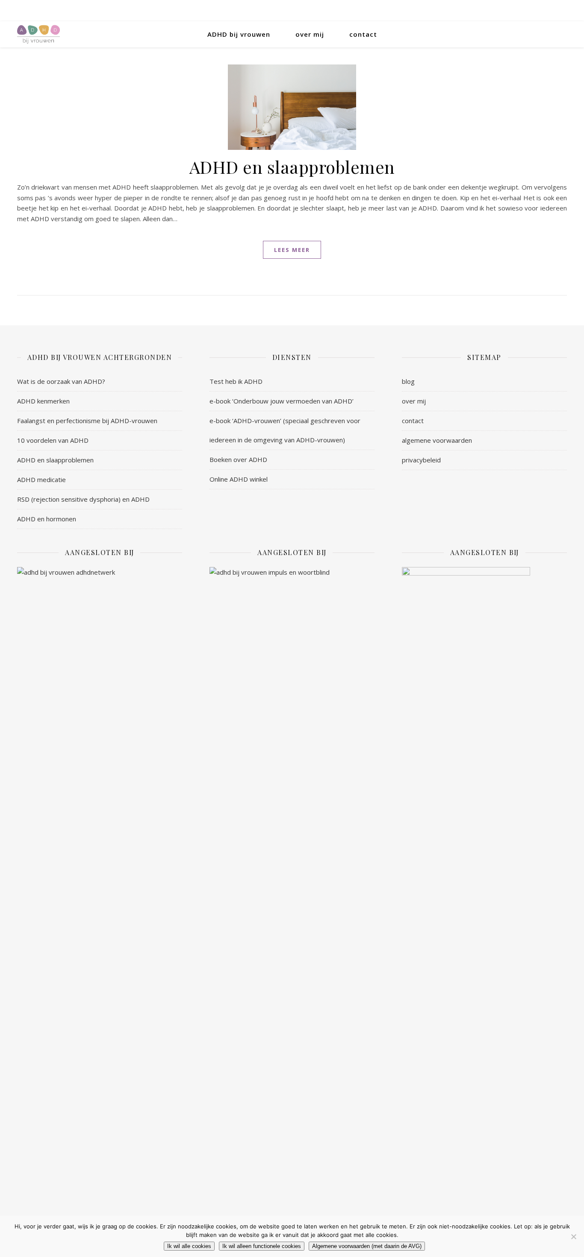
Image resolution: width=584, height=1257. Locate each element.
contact (363, 34)
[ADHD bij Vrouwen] (38, 34)
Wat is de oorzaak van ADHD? (61, 381)
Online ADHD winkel (238, 479)
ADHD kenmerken (43, 401)
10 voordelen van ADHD (52, 440)
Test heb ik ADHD (236, 381)
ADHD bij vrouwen (238, 34)
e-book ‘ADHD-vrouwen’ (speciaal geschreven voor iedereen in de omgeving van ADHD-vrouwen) (284, 430)
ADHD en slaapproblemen (292, 166)
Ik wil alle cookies (189, 1246)
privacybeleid (421, 460)
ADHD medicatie (41, 479)
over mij (309, 34)
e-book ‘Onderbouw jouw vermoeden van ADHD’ (281, 401)
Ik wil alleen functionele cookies (261, 1246)
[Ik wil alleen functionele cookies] (573, 1236)
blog (408, 381)
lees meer (292, 250)
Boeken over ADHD (238, 459)
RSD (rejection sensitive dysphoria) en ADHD (83, 499)
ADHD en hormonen (46, 518)
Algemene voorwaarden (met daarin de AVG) (367, 1246)
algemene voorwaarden (437, 440)
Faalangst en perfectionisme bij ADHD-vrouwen (87, 420)
